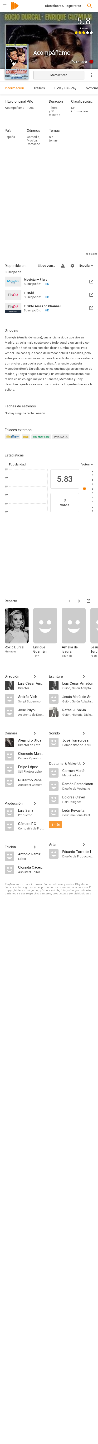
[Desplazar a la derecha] (79, 601)
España (10, 137)
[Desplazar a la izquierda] (69, 601)
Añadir (40, 413)
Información (14, 88)
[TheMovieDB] (41, 439)
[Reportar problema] (63, 265)
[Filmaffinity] (13, 439)
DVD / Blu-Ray (65, 88)
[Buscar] (89, 5)
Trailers (39, 88)
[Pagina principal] (15, 9)
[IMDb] (26, 439)
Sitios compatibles (46, 265)
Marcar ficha (58, 75)
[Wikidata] (61, 439)
